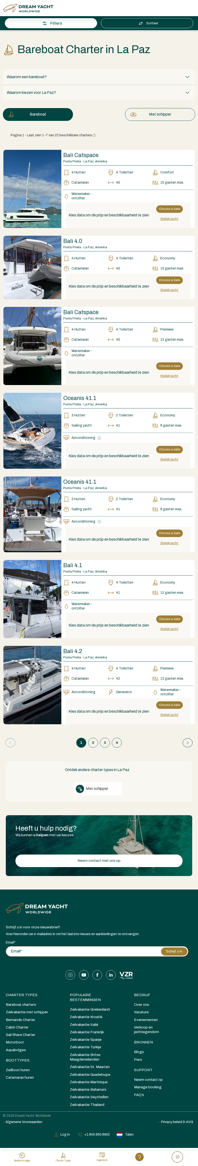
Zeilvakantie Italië (84, 1025)
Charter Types (21, 995)
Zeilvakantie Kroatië (86, 1017)
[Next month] (183, 88)
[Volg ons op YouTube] (84, 975)
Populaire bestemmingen (85, 997)
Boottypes (17, 1060)
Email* (10, 942)
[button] (99, 77)
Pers (138, 1060)
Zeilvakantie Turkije (85, 1047)
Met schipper (160, 114)
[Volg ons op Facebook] (97, 975)
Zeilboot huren (18, 1070)
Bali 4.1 (72, 565)
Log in (65, 1134)
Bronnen (143, 1042)
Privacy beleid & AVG (177, 1122)
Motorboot (15, 1042)
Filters (56, 23)
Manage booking (148, 1087)
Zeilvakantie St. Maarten (90, 1067)
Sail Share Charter (20, 1035)
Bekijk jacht (169, 219)
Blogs (139, 1052)
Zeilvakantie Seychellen (89, 1097)
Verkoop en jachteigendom (146, 1029)
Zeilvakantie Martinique (89, 1082)
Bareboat (38, 114)
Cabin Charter (17, 1027)
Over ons (141, 1005)
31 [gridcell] (11, 175)
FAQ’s (139, 1095)
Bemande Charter (20, 1020)
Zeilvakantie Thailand (87, 1105)
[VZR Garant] (126, 975)
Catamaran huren (20, 1077)
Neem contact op (148, 1080)
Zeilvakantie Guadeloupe (90, 1074)
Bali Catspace (81, 155)
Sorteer (152, 23)
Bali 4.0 (72, 241)
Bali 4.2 (72, 651)
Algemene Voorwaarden (24, 1122)
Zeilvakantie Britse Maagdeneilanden (85, 1057)
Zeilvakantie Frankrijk (87, 1032)
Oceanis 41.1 (79, 398)
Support (143, 1070)
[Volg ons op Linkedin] (111, 975)
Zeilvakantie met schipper (27, 1012)
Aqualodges (16, 1050)
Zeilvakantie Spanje (86, 1040)
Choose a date (169, 209)
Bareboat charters (21, 1005)
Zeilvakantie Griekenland (90, 1009)
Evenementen (146, 1020)
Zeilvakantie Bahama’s (88, 1089)
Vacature (141, 1012)
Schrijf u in (174, 951)
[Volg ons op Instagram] (70, 975)
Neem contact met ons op (99, 860)
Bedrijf (142, 995)
